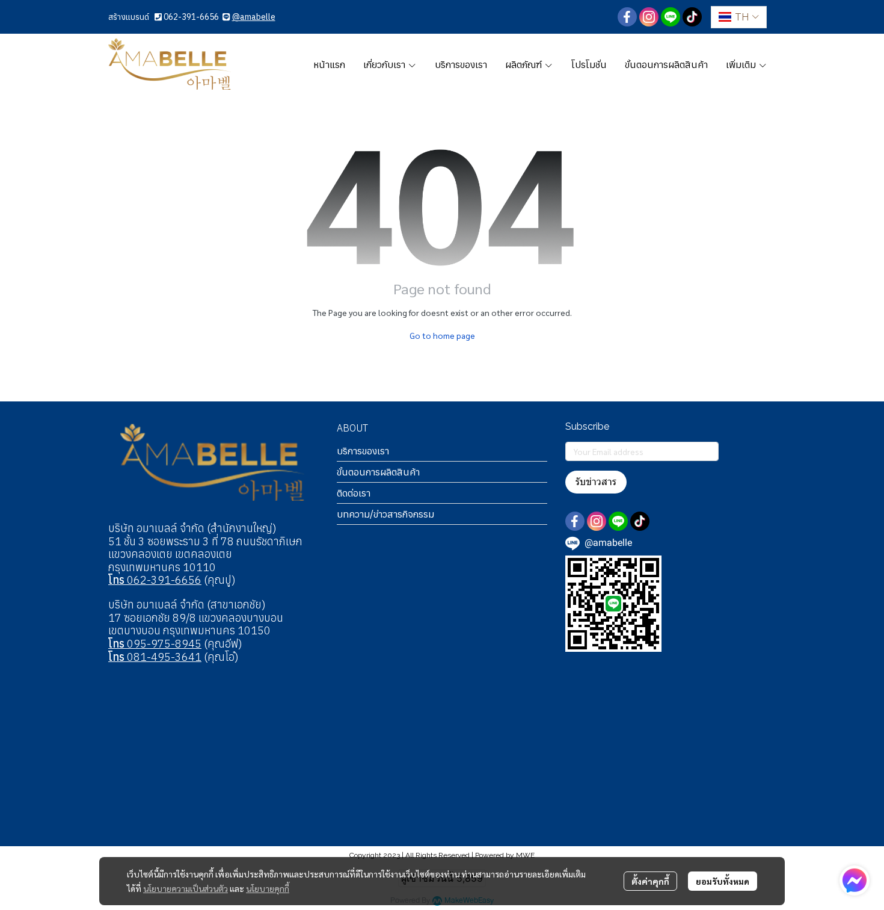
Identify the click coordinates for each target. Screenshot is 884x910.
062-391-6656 (191, 16)
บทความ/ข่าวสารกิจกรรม (385, 514)
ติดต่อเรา (353, 493)
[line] (670, 16)
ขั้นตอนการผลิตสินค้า (378, 472)
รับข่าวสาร (596, 482)
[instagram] (648, 16)
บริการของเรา (363, 451)
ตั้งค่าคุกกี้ (650, 881)
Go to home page (442, 335)
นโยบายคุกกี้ (267, 888)
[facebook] (627, 16)
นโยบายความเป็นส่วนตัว (185, 888)
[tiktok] (692, 16)
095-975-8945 (154, 644)
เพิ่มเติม (742, 64)
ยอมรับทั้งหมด (722, 881)
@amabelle (253, 16)
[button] (739, 17)
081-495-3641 (154, 657)
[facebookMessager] (855, 880)
